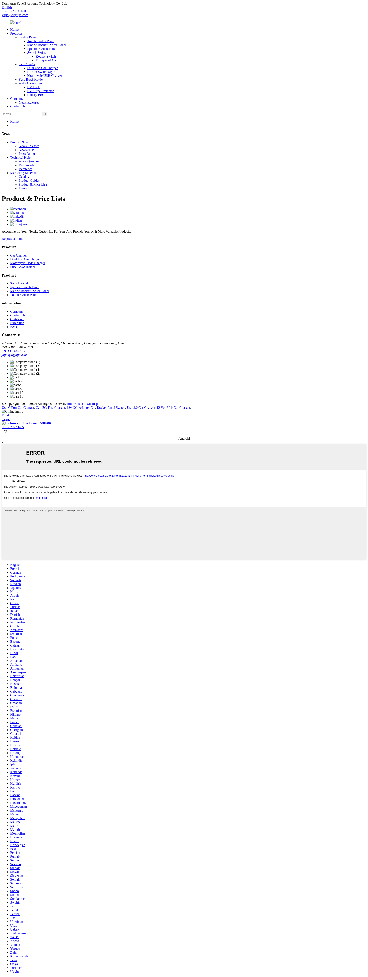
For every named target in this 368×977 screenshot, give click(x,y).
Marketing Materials (23, 173)
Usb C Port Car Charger (18, 407)
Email (6, 415)
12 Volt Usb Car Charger (173, 407)
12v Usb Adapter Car (81, 407)
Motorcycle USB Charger (44, 75)
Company (16, 98)
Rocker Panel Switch (111, 407)
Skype (6, 419)
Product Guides (29, 180)
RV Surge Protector (40, 91)
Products (16, 33)
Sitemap (92, 404)
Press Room (27, 153)
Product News (19, 142)
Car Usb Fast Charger (50, 407)
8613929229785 (13, 427)
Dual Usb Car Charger (42, 68)
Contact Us (17, 106)
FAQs (14, 327)
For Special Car (46, 60)
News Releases (29, 102)
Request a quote (12, 239)
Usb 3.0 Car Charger (141, 407)
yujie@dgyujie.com (15, 15)
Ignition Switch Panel (41, 49)
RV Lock (33, 87)
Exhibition (17, 323)
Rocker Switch (46, 56)
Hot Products (75, 404)
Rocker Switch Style (41, 72)
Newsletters (26, 150)
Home (14, 29)
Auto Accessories (30, 83)
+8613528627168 (14, 351)
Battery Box (35, 95)
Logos (23, 188)
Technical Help (20, 157)
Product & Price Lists (33, 184)
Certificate (17, 319)
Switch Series (36, 52)
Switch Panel (27, 37)
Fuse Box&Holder (31, 79)
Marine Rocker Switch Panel (46, 45)
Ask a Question (29, 161)
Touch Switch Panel (40, 41)
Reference (25, 169)
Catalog (24, 176)
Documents (26, 165)
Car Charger (27, 64)
